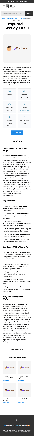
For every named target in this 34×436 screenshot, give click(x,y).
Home (3, 18)
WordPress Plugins (12, 18)
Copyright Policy (25, 431)
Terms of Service (14, 431)
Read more (6, 380)
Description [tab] (17, 141)
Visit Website (24, 110)
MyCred (22, 18)
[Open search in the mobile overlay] (17, 13)
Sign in (18, 132)
